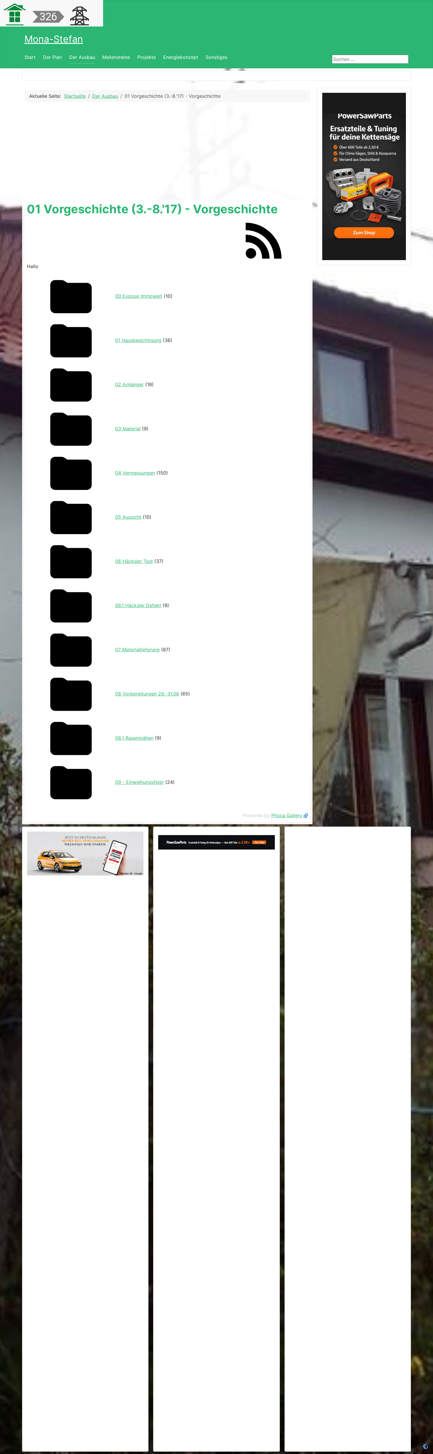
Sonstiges (216, 57)
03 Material (128, 429)
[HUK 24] (85, 853)
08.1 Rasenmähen (134, 738)
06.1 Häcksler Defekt (138, 605)
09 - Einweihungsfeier (139, 782)
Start (30, 57)
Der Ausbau (82, 57)
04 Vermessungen (135, 473)
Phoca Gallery (286, 815)
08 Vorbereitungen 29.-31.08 (147, 694)
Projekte (146, 57)
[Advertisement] (167, 151)
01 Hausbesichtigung (138, 340)
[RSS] (263, 240)
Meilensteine (116, 57)
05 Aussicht (128, 517)
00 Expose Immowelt (138, 296)
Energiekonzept (180, 57)
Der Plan (52, 57)
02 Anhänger (129, 384)
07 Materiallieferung (137, 649)
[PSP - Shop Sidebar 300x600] (364, 176)
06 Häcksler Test (134, 561)
